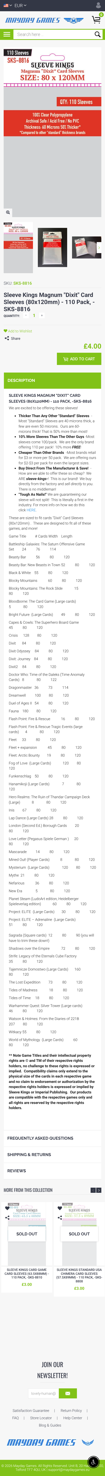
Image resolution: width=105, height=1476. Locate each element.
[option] (18, 247)
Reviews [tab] (16, 1170)
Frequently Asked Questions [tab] (40, 1138)
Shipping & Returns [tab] (29, 1154)
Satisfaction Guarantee (31, 1410)
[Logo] (45, 20)
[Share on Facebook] (25, 338)
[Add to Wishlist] (7, 1209)
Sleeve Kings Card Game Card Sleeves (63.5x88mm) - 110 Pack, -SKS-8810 (27, 1273)
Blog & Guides (50, 1425)
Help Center (72, 1418)
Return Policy (71, 1410)
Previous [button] (93, 1190)
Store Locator (41, 1418)
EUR (19, 5)
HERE (31, 510)
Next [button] (99, 247)
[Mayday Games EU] (52, 1442)
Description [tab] (21, 380)
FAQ (15, 1418)
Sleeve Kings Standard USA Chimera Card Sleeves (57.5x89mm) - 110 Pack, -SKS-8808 (79, 1275)
